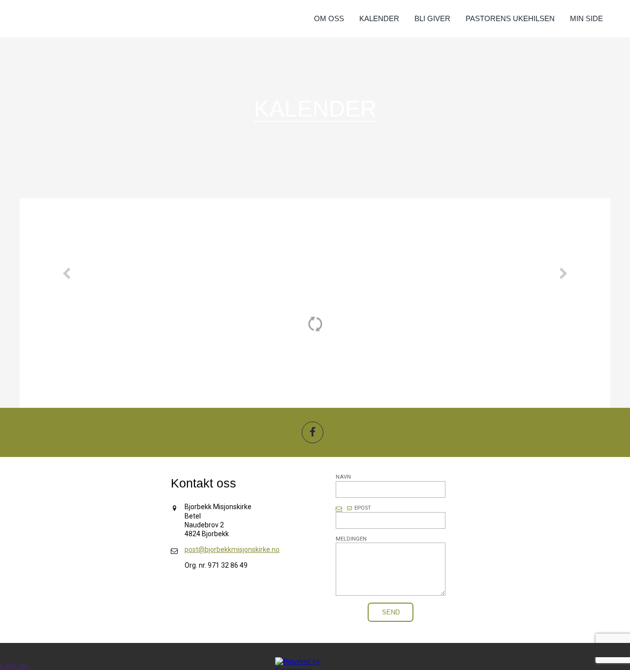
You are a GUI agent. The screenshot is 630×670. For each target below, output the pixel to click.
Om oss (329, 18)
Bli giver (432, 18)
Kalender (379, 18)
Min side (586, 18)
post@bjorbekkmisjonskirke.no (232, 549)
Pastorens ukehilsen (510, 18)
